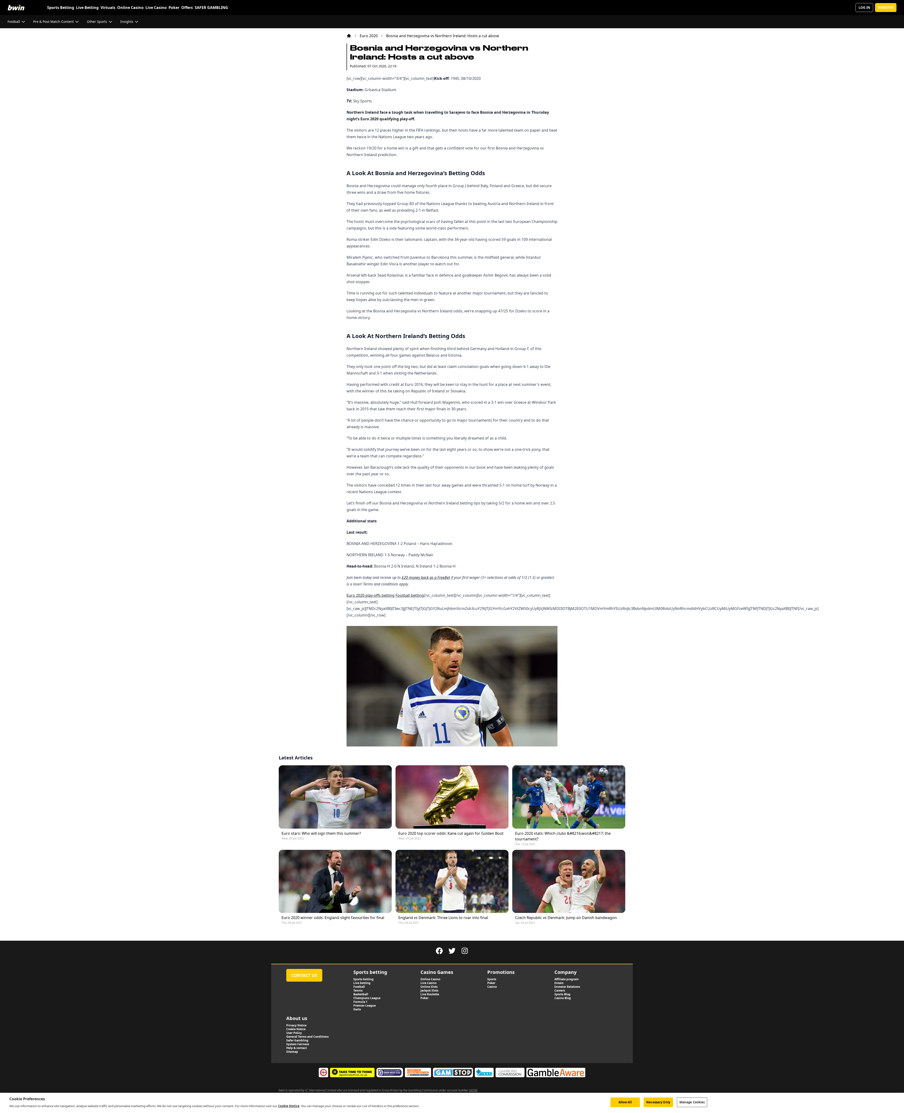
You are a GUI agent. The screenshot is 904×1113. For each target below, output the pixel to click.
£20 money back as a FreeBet (426, 577)
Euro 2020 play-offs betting (371, 595)
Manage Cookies (692, 1102)
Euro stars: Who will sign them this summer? (321, 833)
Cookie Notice (288, 1106)
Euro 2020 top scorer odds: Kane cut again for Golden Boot (451, 833)
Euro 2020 (369, 35)
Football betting (410, 595)
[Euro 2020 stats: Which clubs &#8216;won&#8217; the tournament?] (568, 797)
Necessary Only (658, 1102)
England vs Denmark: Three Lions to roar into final (443, 917)
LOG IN (864, 7)
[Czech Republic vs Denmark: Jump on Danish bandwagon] (568, 881)
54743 (473, 1090)
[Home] (349, 35)
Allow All (625, 1102)
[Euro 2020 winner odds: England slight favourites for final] (335, 881)
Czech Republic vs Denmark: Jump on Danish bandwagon (566, 917)
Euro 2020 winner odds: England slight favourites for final (333, 917)
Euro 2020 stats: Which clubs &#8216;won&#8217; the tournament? (563, 836)
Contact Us (304, 975)
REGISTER (885, 7)
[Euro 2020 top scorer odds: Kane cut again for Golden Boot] (452, 797)
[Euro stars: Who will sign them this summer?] (335, 797)
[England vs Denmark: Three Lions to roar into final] (452, 881)
